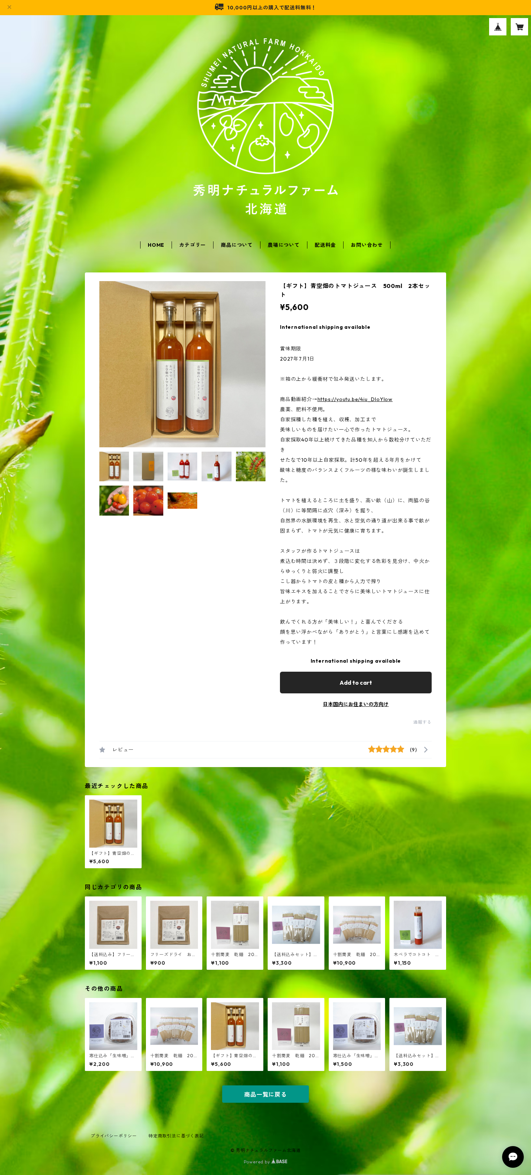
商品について (237, 245)
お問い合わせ (367, 245)
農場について (284, 245)
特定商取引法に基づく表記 (176, 1136)
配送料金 (325, 245)
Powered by (258, 1162)
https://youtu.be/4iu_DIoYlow (355, 399)
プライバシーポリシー (114, 1136)
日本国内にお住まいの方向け (356, 704)
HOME (156, 245)
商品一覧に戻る (265, 1094)
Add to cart (356, 682)
